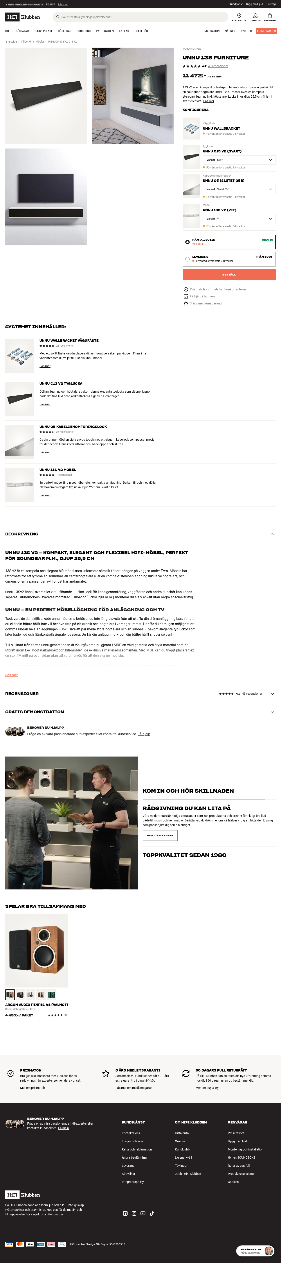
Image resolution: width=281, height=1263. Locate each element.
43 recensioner (218, 66)
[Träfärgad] (10, 994)
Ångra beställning (134, 1157)
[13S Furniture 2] (133, 96)
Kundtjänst (236, 4)
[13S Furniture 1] (46, 96)
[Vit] (30, 994)
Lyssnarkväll (183, 1157)
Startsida (11, 41)
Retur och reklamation (137, 1149)
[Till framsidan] (22, 17)
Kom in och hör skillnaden (188, 798)
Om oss (180, 1141)
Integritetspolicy (133, 1182)
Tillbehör (26, 41)
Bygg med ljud (254, 4)
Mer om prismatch (32, 1087)
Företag (271, 4)
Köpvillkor (128, 1173)
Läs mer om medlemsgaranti (134, 1087)
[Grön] (51, 994)
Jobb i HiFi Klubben (188, 1173)
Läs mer (63, 4)
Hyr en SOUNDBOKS (241, 1157)
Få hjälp (144, 734)
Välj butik (198, 244)
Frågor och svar (132, 1141)
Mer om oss (55, 1214)
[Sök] (58, 17)
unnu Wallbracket (221, 129)
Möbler (40, 41)
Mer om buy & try (207, 1087)
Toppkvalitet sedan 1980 (185, 833)
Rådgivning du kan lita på (187, 816)
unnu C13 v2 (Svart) (222, 151)
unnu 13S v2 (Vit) (219, 210)
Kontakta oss (131, 1133)
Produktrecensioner (241, 1173)
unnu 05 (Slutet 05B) (224, 181)
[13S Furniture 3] (46, 196)
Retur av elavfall (239, 1165)
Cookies (233, 1182)
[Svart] (20, 994)
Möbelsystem (192, 49)
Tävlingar (181, 1165)
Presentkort (236, 1133)
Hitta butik (182, 1133)
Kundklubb (182, 1149)
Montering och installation (245, 1149)
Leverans (128, 1165)
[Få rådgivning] (268, 1250)
